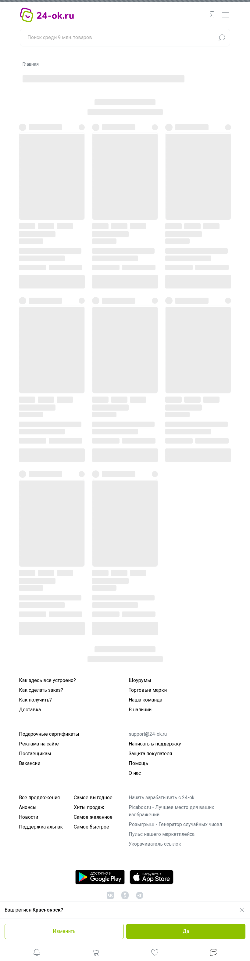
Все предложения (39, 797)
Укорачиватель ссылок (155, 844)
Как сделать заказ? (41, 690)
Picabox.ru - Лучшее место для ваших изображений (171, 811)
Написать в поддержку (155, 744)
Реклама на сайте (39, 744)
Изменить (64, 931)
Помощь (138, 763)
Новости (28, 817)
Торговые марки (148, 690)
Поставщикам (35, 753)
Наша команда (145, 700)
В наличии (140, 710)
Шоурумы (140, 680)
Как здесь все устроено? (47, 680)
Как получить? (35, 700)
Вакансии (29, 763)
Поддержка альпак (41, 827)
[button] (37, 953)
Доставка (30, 710)
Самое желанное (93, 817)
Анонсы (28, 807)
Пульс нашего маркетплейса (162, 834)
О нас (135, 773)
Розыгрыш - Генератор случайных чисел (175, 824)
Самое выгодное (93, 797)
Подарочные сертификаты (49, 734)
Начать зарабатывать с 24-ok (162, 797)
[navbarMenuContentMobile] (225, 15)
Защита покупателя (150, 753)
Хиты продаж (89, 807)
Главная (31, 64)
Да (186, 931)
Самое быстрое (91, 827)
